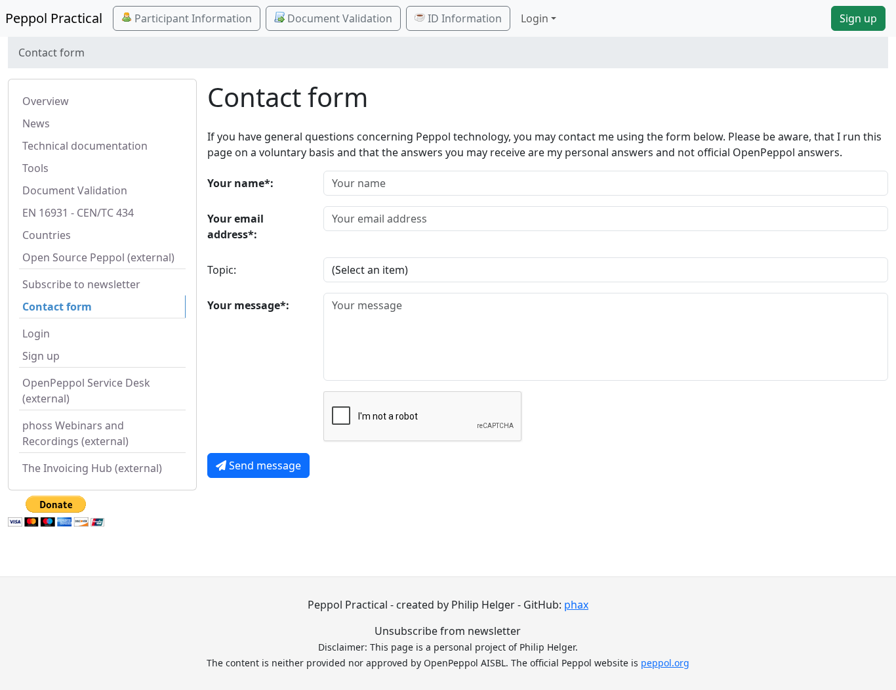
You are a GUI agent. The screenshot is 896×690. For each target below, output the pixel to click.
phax (576, 604)
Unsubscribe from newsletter (448, 631)
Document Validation (338, 18)
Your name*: (240, 183)
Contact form (57, 306)
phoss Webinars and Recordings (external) (75, 433)
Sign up (858, 18)
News (36, 123)
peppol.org (665, 663)
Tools (35, 168)
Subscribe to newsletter (81, 284)
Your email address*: (235, 226)
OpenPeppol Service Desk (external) (86, 391)
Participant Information (192, 18)
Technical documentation (85, 146)
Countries (46, 235)
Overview (45, 101)
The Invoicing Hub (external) (92, 468)
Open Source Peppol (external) (98, 257)
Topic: (221, 270)
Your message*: (248, 305)
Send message (263, 465)
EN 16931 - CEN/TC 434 (78, 212)
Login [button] (534, 18)
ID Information (463, 18)
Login (36, 333)
